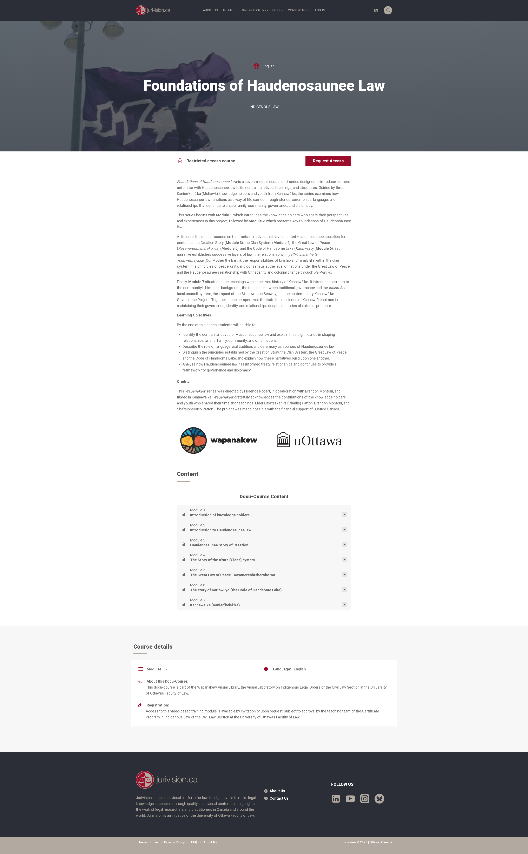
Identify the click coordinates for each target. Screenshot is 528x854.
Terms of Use (148, 842)
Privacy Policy (174, 842)
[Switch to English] (376, 10)
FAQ (194, 842)
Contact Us (279, 798)
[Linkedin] (336, 799)
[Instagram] (364, 799)
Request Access (328, 160)
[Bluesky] (379, 799)
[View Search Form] (388, 10)
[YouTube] (350, 799)
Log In (320, 10)
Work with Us (299, 10)
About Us (210, 10)
